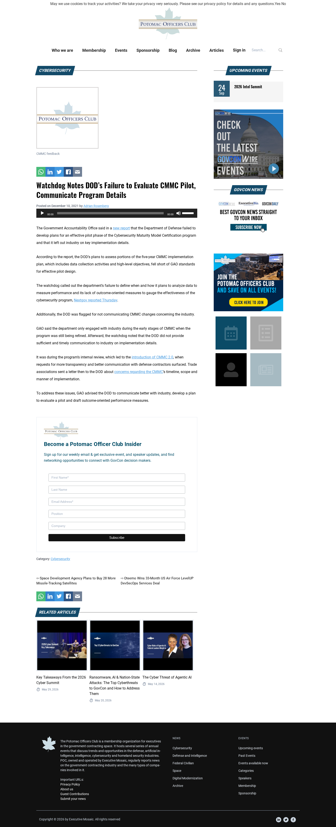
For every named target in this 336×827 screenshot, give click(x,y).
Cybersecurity (60, 559)
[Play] (42, 213)
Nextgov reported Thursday (95, 300)
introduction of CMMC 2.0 (152, 357)
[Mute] (178, 213)
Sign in (239, 50)
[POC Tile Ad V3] (248, 282)
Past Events (246, 755)
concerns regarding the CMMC (138, 372)
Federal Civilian (183, 763)
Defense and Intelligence (190, 755)
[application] (116, 213)
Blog (173, 50)
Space (177, 771)
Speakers (244, 778)
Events (121, 50)
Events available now (253, 763)
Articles (216, 50)
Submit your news (73, 799)
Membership (94, 50)
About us (66, 789)
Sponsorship (148, 50)
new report (121, 228)
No (283, 4)
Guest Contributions (74, 794)
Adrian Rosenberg (96, 206)
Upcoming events (250, 748)
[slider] (188, 213)
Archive (193, 50)
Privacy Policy (70, 784)
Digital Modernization (188, 778)
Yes (277, 4)
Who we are (62, 50)
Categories (246, 771)
